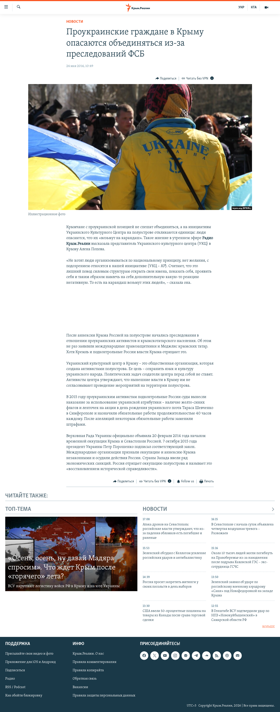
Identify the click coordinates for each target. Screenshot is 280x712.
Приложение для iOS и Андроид (30, 662)
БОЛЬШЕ (268, 627)
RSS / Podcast (15, 687)
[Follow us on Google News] (186, 655)
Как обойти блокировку (23, 695)
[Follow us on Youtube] (165, 655)
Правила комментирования (94, 662)
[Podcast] (227, 655)
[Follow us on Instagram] (175, 655)
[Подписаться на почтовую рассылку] (237, 655)
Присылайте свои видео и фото (29, 654)
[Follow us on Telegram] (196, 655)
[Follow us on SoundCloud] (206, 655)
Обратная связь (84, 678)
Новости (74, 22)
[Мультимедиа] (266, 7)
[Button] (166, 78)
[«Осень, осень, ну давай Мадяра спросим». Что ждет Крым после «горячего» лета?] (71, 554)
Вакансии (80, 687)
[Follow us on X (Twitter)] (154, 655)
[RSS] (217, 655)
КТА (254, 7)
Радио (10, 678)
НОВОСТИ (155, 509)
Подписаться (15, 670)
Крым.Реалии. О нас (88, 654)
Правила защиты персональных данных (104, 695)
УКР (241, 7)
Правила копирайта (88, 670)
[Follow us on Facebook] (144, 655)
